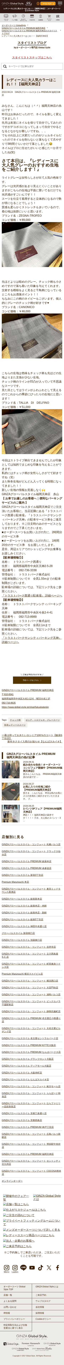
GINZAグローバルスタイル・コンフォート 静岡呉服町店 (31, 1011)
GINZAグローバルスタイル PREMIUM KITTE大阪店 (29, 1045)
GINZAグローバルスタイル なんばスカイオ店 (25, 1079)
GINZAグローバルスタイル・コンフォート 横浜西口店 (30, 980)
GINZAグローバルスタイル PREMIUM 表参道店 (26, 868)
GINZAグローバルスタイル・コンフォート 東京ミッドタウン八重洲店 (31, 890)
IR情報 (7, 1313)
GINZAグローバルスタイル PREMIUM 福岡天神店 (28, 1154)
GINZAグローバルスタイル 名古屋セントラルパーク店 (30, 1038)
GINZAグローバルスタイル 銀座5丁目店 (22, 919)
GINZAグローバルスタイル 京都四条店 (22, 1120)
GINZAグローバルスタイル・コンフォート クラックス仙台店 (31, 853)
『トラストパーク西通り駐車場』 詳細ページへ (32, 595)
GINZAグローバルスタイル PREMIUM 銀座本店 (26, 861)
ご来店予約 (41, 1295)
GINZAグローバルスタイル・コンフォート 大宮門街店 (30, 987)
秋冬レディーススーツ (15, 725)
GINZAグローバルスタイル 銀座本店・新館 (24, 912)
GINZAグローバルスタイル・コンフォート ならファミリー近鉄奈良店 (31, 1105)
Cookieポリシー (43, 1319)
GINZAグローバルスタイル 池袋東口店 (22, 940)
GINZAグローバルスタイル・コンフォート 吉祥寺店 (29, 947)
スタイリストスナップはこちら (32, 57)
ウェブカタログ (43, 1301)
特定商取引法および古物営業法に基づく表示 (15, 1326)
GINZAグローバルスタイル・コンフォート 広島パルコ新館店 (31, 1135)
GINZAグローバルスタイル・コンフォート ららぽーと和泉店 (31, 1095)
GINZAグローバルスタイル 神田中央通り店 (24, 926)
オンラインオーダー (12, 1181)
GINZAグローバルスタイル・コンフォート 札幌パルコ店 (31, 844)
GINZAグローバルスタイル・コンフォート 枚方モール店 (31, 1086)
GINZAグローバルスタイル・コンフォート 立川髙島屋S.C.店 (30, 955)
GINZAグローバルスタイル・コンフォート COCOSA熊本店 (31, 1172)
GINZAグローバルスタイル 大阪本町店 (22, 1072)
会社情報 (40, 1307)
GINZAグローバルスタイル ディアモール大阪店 (26, 1066)
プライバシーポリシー (14, 1319)
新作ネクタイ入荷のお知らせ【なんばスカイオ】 (34, 741)
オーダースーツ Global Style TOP (14, 1288)
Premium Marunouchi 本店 (15, 882)
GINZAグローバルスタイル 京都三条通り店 (24, 1113)
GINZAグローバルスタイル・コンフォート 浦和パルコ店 (31, 994)
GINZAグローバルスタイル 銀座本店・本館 (24, 905)
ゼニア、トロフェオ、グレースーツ (43, 720)
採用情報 (40, 1313)
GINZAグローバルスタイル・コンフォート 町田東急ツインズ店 (31, 965)
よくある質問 (10, 1301)
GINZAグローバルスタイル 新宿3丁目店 (22, 875)
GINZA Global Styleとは (47, 1286)
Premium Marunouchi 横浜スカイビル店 (22, 974)
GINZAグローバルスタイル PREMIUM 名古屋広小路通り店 (31, 1020)
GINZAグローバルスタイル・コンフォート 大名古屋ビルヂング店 (31, 1030)
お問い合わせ (10, 1307)
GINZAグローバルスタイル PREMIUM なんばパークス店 (31, 1052)
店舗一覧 (8, 1295)
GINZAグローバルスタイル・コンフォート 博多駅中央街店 (31, 1146)
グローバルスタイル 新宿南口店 (18, 933)
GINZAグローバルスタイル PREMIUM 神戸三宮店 (28, 1127)
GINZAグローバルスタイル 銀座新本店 (22, 899)
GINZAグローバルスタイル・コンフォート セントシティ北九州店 (31, 1162)
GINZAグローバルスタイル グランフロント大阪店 (28, 1059)
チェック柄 (15, 720)
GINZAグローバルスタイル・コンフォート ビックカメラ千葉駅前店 (31, 1003)
